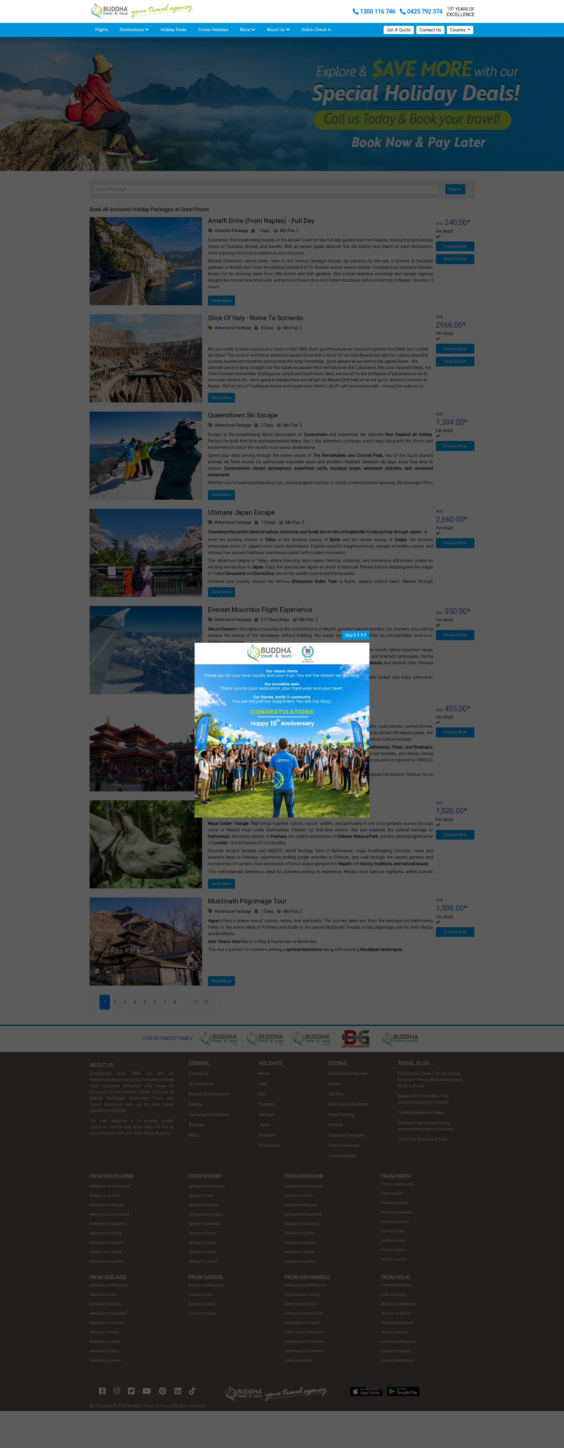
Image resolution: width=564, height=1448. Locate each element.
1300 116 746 (378, 11)
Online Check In (316, 29)
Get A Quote (399, 30)
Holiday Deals (174, 29)
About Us (276, 29)
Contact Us (430, 30)
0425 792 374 (424, 11)
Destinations (132, 29)
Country (458, 30)
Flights (104, 29)
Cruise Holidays (213, 29)
